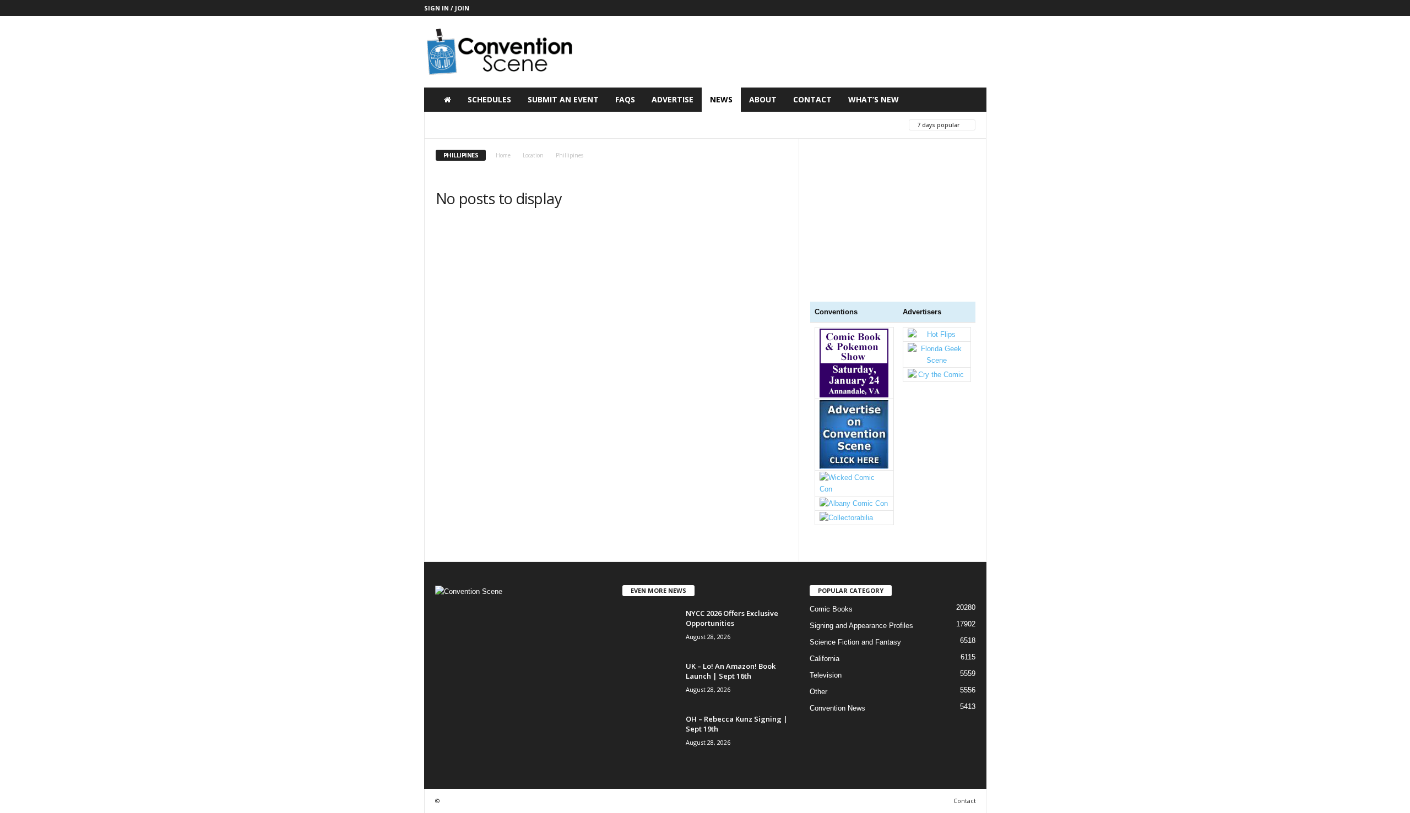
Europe (618, 125)
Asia (445, 125)
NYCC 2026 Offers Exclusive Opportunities (732, 618)
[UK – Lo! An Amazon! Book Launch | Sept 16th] (649, 681)
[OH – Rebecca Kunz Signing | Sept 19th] (649, 734)
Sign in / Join (446, 8)
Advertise (672, 99)
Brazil (534, 125)
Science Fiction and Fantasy (855, 642)
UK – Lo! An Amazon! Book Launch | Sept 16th (731, 671)
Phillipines (667, 125)
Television (826, 675)
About (763, 99)
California (824, 658)
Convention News (837, 708)
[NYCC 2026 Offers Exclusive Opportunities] (649, 629)
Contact (812, 99)
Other (818, 691)
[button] (970, 100)
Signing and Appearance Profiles (861, 625)
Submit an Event (563, 99)
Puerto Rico (724, 125)
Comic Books (831, 609)
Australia (488, 125)
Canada (576, 125)
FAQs (625, 99)
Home (503, 155)
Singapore (781, 125)
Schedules (489, 99)
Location (533, 155)
